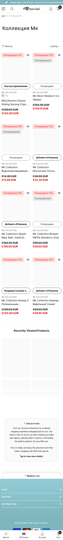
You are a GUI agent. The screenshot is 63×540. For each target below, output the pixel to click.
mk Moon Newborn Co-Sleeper (46, 97)
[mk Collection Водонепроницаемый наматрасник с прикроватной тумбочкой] (16, 138)
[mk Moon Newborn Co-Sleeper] (47, 67)
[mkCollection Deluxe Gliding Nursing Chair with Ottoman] (16, 67)
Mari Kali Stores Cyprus (35, 522)
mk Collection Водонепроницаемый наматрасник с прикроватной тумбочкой (14, 169)
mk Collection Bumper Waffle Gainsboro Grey (46, 235)
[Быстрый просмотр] (28, 55)
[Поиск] (12, 9)
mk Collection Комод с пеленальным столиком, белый (15, 302)
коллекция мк (15, 16)
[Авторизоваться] (51, 8)
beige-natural (6, 95)
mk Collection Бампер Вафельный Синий (46, 302)
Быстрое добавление (16, 86)
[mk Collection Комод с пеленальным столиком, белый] (16, 271)
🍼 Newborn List (31, 476)
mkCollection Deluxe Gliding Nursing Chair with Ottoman (15, 102)
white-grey (3, 95)
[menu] (3, 9)
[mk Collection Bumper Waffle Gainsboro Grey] (47, 205)
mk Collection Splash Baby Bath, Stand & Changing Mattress (14, 235)
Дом (3, 16)
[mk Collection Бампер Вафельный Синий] (47, 271)
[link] (16, 386)
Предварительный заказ (17, 290)
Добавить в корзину (47, 157)
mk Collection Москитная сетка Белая (43, 169)
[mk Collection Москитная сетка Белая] (47, 138)
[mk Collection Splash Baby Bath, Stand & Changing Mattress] (16, 205)
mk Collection (9, 92)
